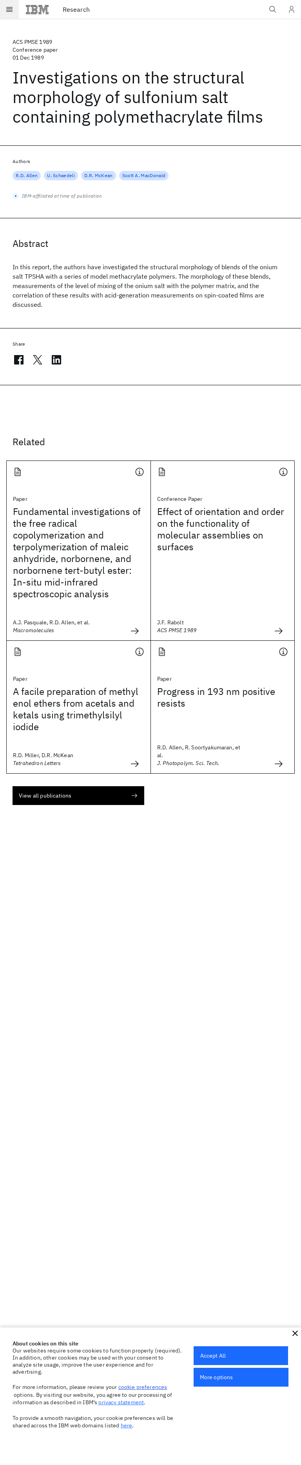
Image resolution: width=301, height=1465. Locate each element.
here (126, 1425)
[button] (295, 1333)
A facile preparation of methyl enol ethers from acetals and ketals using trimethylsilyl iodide (75, 708)
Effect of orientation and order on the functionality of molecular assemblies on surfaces (220, 529)
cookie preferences (142, 1387)
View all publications (45, 795)
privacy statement (121, 1402)
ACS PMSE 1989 (32, 41)
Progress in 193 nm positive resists (216, 697)
